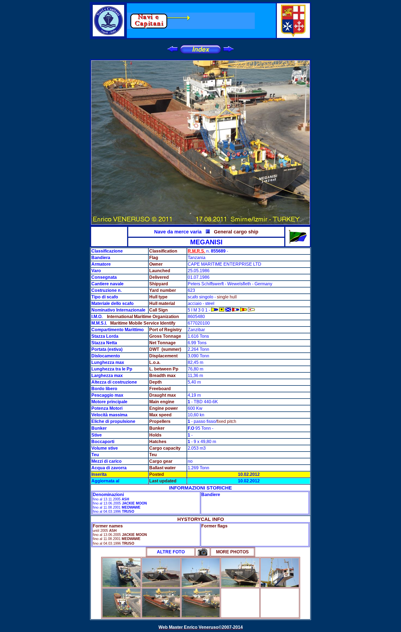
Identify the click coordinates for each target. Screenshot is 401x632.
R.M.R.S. (196, 251)
